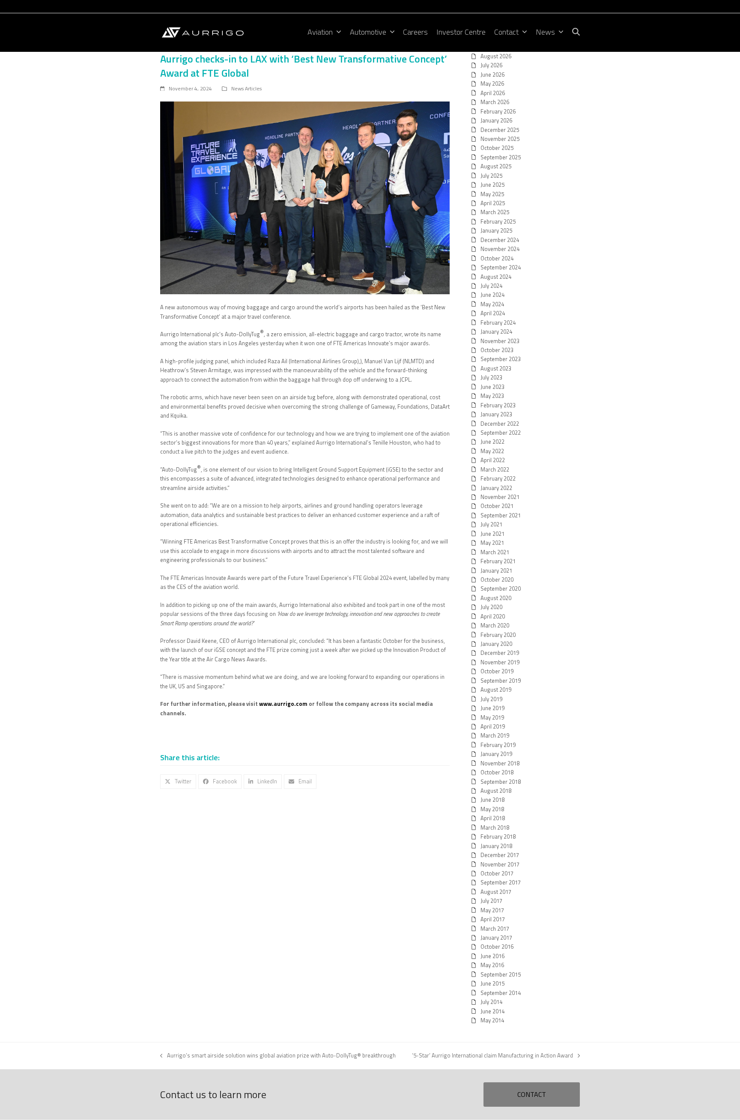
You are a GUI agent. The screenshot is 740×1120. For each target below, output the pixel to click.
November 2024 (499, 249)
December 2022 (499, 423)
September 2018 (500, 781)
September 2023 (500, 359)
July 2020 (491, 607)
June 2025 (492, 184)
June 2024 (492, 294)
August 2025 (495, 166)
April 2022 (492, 460)
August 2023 (495, 368)
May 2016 (492, 965)
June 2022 (492, 441)
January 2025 (496, 230)
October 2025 (496, 147)
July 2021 (491, 524)
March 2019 (494, 735)
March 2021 (494, 552)
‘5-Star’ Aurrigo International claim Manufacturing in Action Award (492, 1055)
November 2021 (499, 497)
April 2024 (492, 313)
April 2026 (492, 93)
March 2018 (494, 827)
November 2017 (499, 864)
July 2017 (491, 900)
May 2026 (492, 83)
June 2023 (492, 386)
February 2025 (498, 221)
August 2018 (495, 790)
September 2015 (500, 974)
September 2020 (500, 588)
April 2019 (492, 726)
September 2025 (500, 157)
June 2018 (492, 799)
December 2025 (499, 129)
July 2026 (491, 65)
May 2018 (492, 809)
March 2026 (494, 102)
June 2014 (492, 1011)
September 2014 (500, 993)
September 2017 (500, 882)
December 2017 (499, 855)
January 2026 (496, 120)
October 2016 (496, 946)
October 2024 (496, 258)
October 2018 (496, 772)
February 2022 (498, 478)
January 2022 (496, 488)
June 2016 (492, 956)
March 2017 (494, 928)
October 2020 (496, 579)
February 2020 (498, 634)
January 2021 (496, 570)
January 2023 (496, 414)
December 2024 (499, 240)
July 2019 (491, 699)
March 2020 (494, 625)
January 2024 (496, 331)
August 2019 (495, 689)
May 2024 (492, 304)
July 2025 (491, 175)
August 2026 (495, 56)
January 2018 (496, 846)
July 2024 (491, 285)
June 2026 (492, 74)
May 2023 (492, 395)
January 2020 (496, 643)
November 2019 (499, 662)
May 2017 (492, 910)
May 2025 (492, 194)
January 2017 (496, 937)
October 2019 (496, 671)
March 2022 (494, 469)
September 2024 (500, 267)
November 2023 (499, 341)
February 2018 (498, 836)
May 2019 (492, 717)
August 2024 (495, 276)
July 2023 (491, 377)
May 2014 (492, 1020)
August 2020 (495, 598)
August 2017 (495, 891)
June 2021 (492, 533)
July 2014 (491, 1002)
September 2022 (500, 432)
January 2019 (496, 754)
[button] (576, 32)
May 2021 (492, 542)
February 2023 (498, 405)
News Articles (246, 88)
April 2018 (492, 818)
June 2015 (492, 983)
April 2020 (492, 616)
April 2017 (492, 919)
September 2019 (500, 680)
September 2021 (500, 515)
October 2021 (496, 506)
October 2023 (496, 350)
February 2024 (498, 322)
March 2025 (494, 212)
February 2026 (498, 111)
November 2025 (499, 138)
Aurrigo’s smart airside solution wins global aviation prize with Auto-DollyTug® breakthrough (278, 1055)
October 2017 (496, 873)
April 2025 (492, 203)
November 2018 (499, 763)
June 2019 (492, 708)
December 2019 (499, 652)
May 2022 (492, 451)
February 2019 (498, 745)
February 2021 (498, 561)
